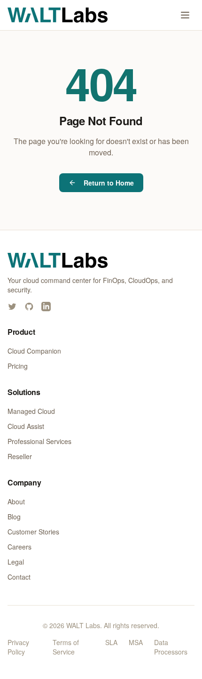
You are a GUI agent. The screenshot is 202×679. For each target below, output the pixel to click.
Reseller (20, 456)
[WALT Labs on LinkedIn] (46, 306)
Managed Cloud (31, 411)
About (16, 501)
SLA (111, 642)
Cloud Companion (34, 351)
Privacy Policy (18, 647)
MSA (136, 642)
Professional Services (39, 441)
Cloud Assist (26, 426)
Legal (16, 561)
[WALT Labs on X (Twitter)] (12, 306)
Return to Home (109, 182)
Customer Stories (33, 531)
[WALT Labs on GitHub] (29, 306)
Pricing (18, 366)
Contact (19, 577)
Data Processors (170, 647)
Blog (14, 516)
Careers (19, 546)
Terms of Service (66, 647)
